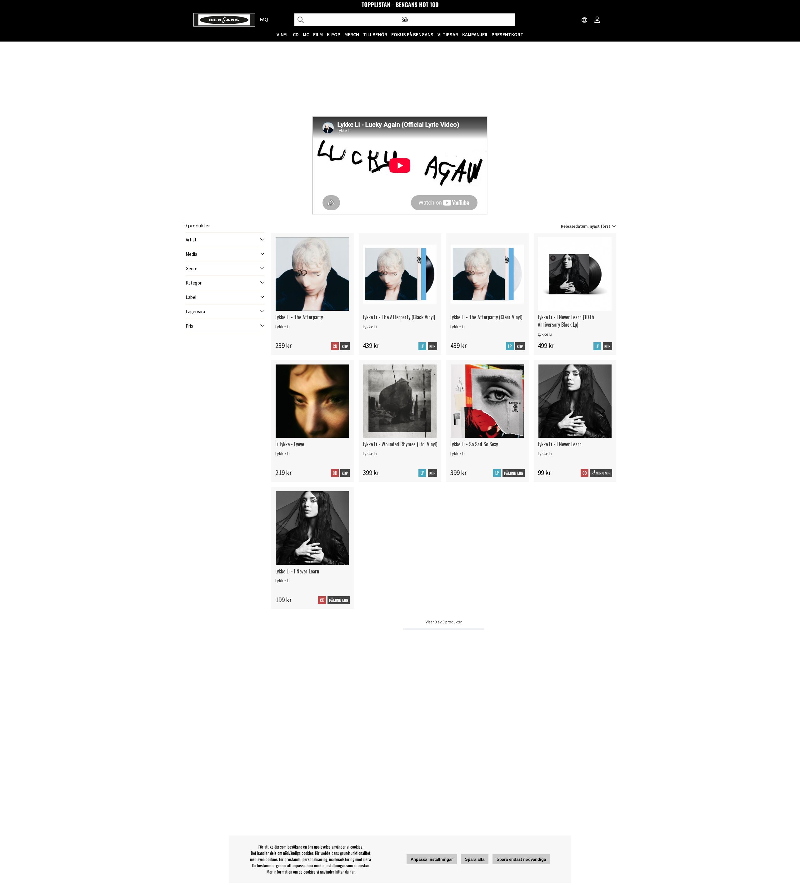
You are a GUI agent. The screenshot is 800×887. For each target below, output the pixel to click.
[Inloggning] (597, 20)
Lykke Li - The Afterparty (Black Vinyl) (399, 317)
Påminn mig (513, 473)
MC (306, 34)
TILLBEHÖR (375, 34)
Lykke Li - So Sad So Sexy (474, 444)
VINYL (283, 34)
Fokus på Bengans (412, 34)
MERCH (351, 34)
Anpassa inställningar (432, 859)
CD (296, 34)
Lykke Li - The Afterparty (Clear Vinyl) (486, 317)
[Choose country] (584, 20)
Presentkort (507, 34)
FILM (318, 34)
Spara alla (474, 859)
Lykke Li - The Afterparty (299, 317)
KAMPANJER (475, 34)
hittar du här (345, 872)
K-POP (333, 34)
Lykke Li (282, 327)
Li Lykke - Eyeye (289, 444)
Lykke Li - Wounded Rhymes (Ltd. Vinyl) (400, 444)
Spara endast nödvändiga (521, 859)
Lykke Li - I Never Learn (560, 444)
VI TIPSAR (448, 34)
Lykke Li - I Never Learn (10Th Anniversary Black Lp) (566, 320)
